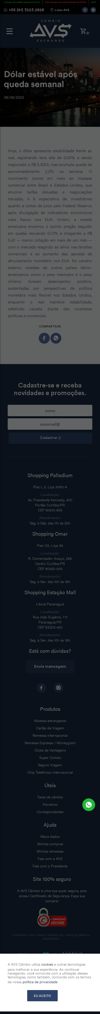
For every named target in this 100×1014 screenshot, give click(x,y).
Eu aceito (42, 995)
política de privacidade (40, 981)
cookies (47, 964)
